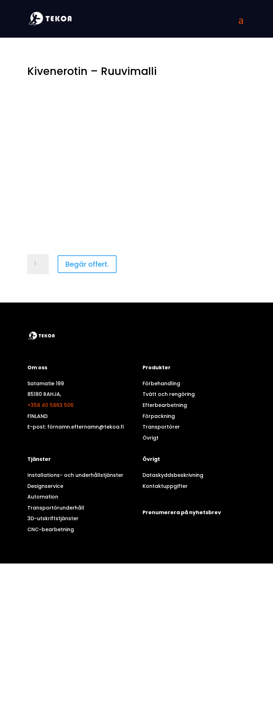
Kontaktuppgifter (165, 486)
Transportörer (161, 426)
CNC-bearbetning (50, 529)
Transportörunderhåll (55, 507)
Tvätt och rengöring (169, 394)
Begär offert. (87, 264)
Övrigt (151, 437)
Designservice (45, 486)
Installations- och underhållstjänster (75, 475)
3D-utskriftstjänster (53, 518)
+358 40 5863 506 (50, 405)
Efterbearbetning (165, 405)
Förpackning (159, 416)
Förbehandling (161, 383)
